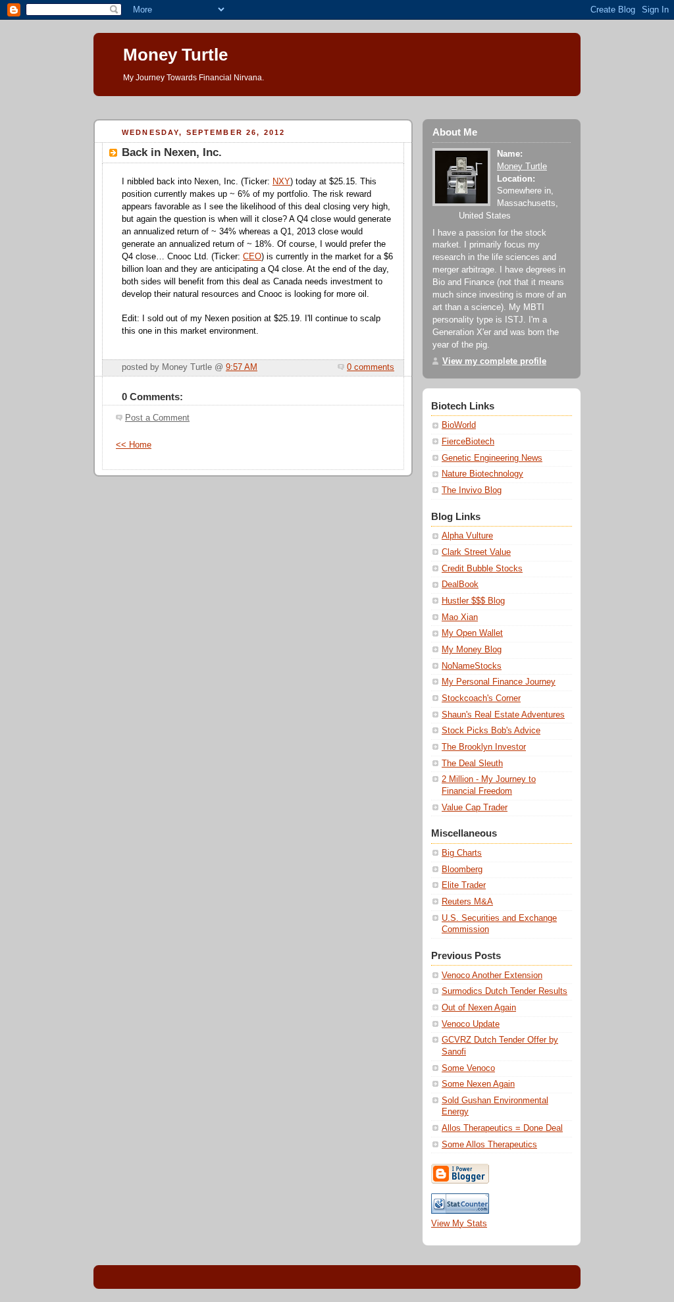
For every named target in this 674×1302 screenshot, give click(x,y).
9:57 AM (241, 367)
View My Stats (459, 1223)
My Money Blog (472, 649)
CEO (252, 256)
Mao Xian (460, 617)
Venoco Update (471, 1024)
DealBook (460, 584)
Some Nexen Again (478, 1084)
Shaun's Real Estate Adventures (503, 714)
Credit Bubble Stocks (482, 568)
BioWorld (459, 425)
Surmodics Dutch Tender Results (504, 991)
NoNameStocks (472, 666)
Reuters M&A (467, 901)
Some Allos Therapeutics (489, 1144)
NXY (281, 181)
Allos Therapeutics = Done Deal (502, 1128)
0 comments (370, 367)
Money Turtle (175, 55)
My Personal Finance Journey (499, 682)
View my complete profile (494, 361)
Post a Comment (157, 418)
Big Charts (462, 853)
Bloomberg (462, 869)
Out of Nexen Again (479, 1007)
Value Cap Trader (474, 807)
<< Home (133, 445)
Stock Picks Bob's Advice (491, 730)
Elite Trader (464, 885)
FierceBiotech (468, 441)
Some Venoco (468, 1068)
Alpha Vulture (467, 535)
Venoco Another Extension (492, 975)
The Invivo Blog (472, 490)
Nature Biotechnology (482, 474)
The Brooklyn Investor (484, 747)
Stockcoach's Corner (481, 698)
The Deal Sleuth (472, 763)
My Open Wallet (472, 633)
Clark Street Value (476, 552)
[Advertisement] (333, 101)
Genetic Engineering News (492, 458)
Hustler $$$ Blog (473, 601)
